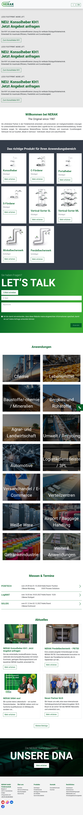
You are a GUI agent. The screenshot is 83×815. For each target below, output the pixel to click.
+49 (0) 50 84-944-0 (7, 797)
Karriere (20, 788)
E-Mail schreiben (9, 292)
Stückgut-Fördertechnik (40, 791)
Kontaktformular (55, 788)
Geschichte (21, 793)
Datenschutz (69, 790)
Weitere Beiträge (41, 726)
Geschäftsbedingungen (73, 791)
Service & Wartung (23, 790)
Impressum (69, 788)
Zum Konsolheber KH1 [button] (11, 40)
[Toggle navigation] (73, 5)
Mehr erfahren (10, 667)
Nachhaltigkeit (22, 791)
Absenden (76, 325)
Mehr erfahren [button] (9, 179)
